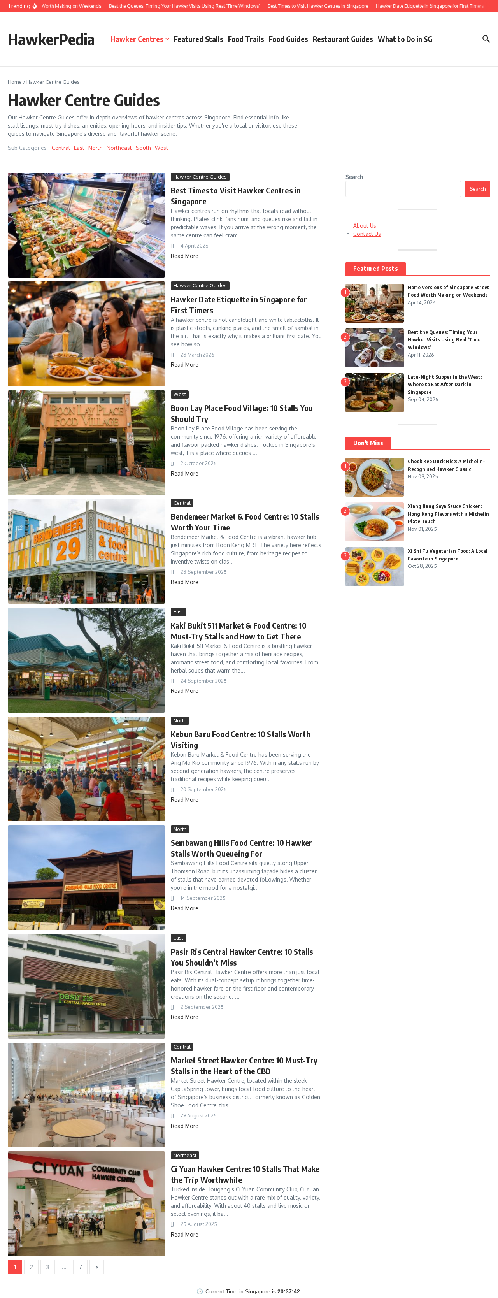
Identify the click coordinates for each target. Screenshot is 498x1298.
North (95, 147)
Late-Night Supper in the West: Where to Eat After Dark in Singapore (445, 384)
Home (15, 82)
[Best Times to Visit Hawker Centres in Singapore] (86, 225)
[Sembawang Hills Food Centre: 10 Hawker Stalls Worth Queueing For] (86, 877)
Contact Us (367, 233)
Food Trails (246, 39)
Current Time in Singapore (237, 1291)
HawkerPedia (51, 39)
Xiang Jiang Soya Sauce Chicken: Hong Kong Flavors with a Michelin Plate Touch (448, 513)
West (161, 147)
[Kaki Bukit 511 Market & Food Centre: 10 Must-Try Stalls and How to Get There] (86, 660)
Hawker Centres (136, 39)
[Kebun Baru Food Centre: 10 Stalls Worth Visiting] (86, 769)
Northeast (119, 147)
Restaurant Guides (343, 39)
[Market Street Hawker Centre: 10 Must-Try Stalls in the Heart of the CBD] (86, 1095)
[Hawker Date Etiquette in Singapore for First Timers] (86, 333)
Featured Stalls (198, 39)
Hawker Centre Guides (200, 177)
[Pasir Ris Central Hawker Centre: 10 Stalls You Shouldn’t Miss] (86, 986)
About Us (364, 225)
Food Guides (288, 39)
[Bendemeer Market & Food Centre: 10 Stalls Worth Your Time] (86, 551)
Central (61, 147)
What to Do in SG (405, 39)
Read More (184, 256)
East (79, 147)
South (143, 147)
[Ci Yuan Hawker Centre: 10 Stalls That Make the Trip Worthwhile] (86, 1203)
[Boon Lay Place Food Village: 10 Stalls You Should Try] (86, 442)
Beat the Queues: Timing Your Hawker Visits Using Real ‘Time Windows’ (444, 339)
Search (354, 177)
